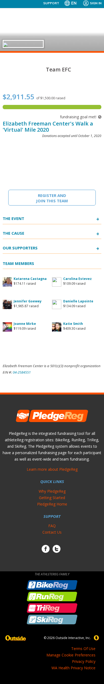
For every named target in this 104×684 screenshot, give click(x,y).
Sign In (96, 3)
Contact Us (52, 532)
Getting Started (52, 497)
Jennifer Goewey (28, 301)
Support (51, 3)
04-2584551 (22, 372)
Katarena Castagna (30, 278)
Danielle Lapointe (78, 301)
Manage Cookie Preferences (70, 655)
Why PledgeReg (52, 491)
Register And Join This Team (52, 198)
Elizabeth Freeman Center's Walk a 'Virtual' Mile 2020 (48, 126)
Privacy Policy (83, 661)
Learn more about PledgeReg (52, 469)
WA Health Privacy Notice (73, 667)
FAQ (52, 525)
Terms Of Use (83, 648)
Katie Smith (73, 323)
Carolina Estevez (77, 278)
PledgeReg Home (52, 504)
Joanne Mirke (25, 323)
